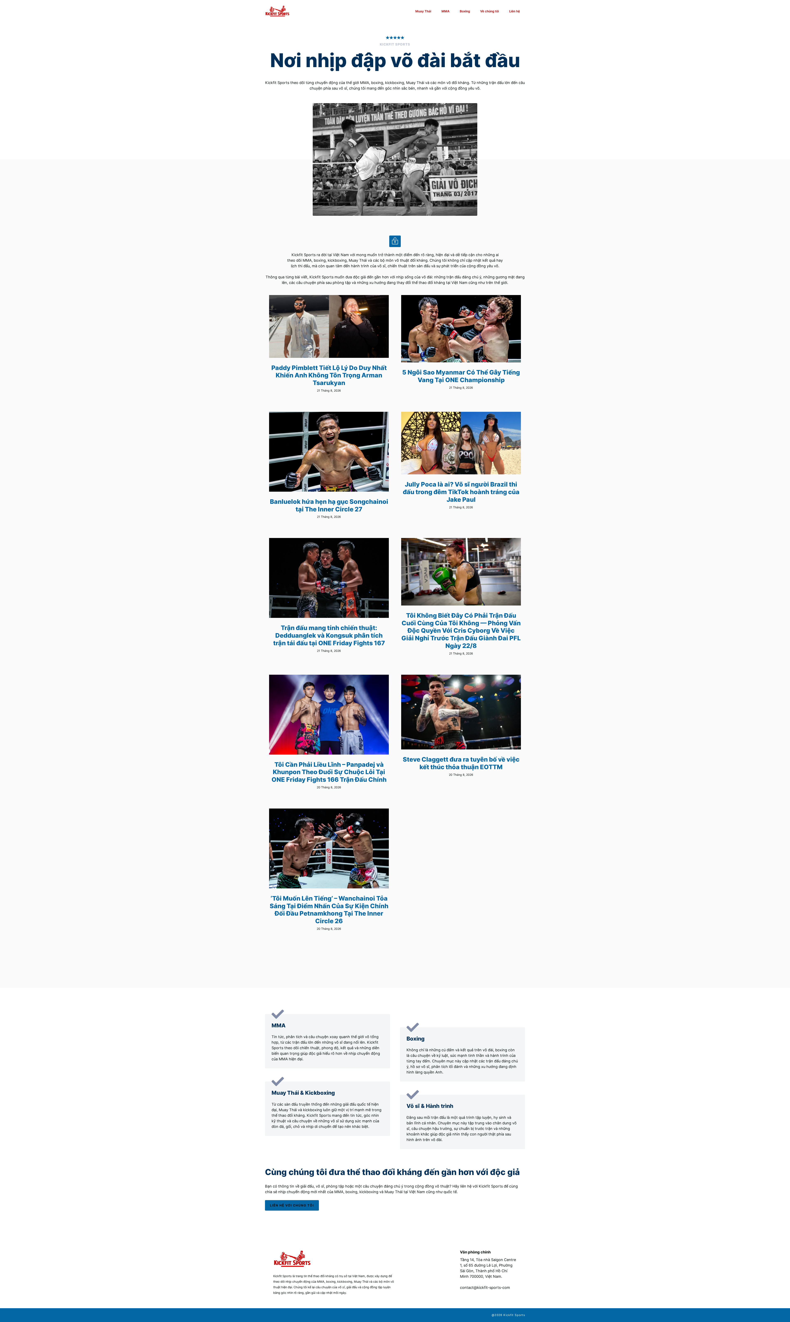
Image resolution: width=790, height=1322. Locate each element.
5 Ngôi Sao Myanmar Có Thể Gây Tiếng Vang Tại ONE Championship (461, 376)
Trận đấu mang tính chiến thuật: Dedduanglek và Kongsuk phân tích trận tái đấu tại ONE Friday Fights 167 (329, 635)
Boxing (465, 11)
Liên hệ (514, 11)
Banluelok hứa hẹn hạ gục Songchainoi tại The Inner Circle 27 (329, 505)
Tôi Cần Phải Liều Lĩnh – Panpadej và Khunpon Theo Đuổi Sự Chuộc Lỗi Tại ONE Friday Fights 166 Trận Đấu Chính (329, 772)
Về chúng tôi (489, 11)
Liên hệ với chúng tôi (292, 1205)
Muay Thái (423, 11)
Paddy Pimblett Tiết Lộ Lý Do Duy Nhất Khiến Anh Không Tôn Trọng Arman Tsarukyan (329, 375)
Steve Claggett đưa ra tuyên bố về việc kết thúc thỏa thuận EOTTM (461, 763)
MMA (445, 11)
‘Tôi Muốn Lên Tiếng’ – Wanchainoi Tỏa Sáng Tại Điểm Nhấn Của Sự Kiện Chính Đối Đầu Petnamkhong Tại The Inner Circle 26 (329, 910)
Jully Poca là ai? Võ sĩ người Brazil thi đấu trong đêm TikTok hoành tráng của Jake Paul (461, 492)
